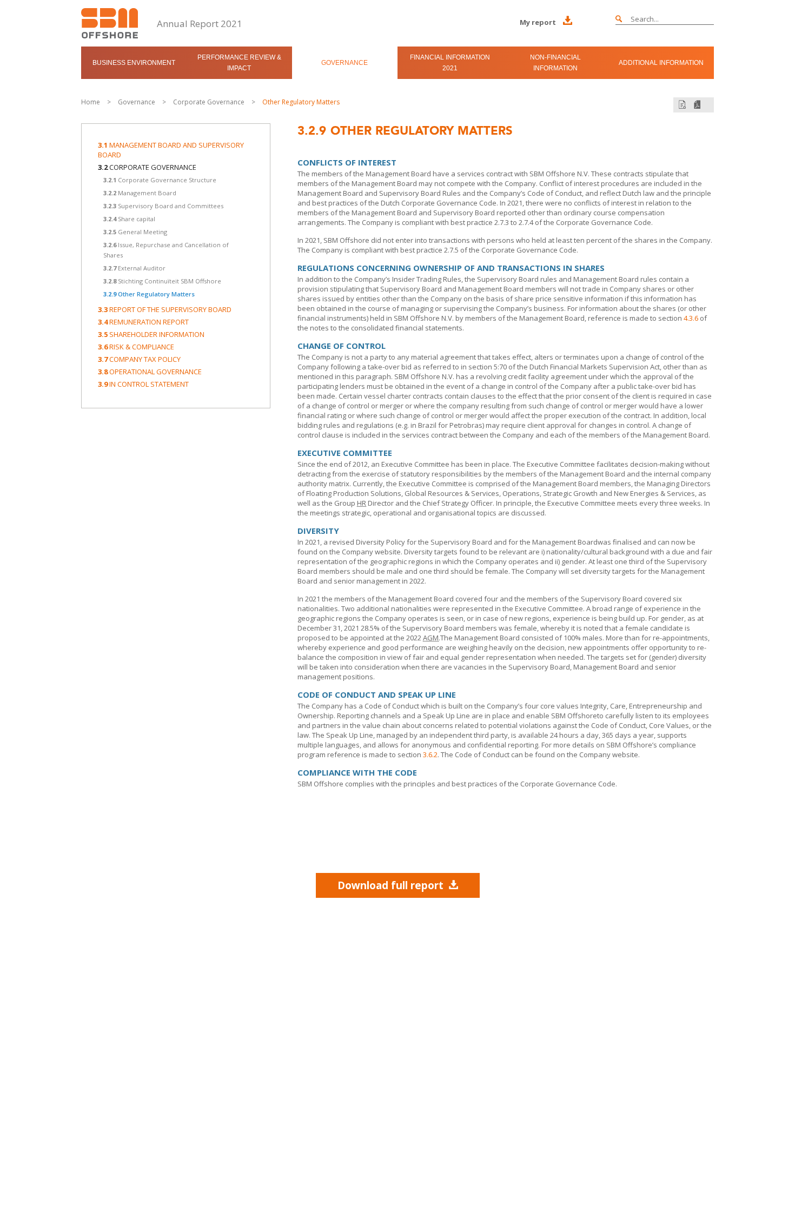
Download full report (390, 885)
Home (90, 102)
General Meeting (135, 232)
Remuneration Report (143, 322)
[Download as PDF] (697, 104)
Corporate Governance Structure (159, 180)
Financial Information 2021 (450, 63)
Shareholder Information (151, 334)
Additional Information (661, 63)
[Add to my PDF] (682, 104)
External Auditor (134, 268)
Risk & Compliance (136, 347)
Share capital (129, 219)
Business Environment (133, 63)
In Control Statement (143, 384)
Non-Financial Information (555, 63)
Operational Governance (150, 371)
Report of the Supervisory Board (164, 309)
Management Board (139, 193)
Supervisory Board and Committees (163, 206)
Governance (344, 63)
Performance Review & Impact (239, 63)
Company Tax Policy (139, 359)
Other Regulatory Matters (301, 102)
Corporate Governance (208, 102)
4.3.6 (691, 318)
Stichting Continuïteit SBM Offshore (162, 281)
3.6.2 (430, 754)
